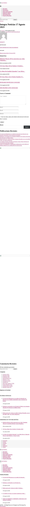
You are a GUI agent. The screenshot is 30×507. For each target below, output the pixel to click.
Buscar (1, 125)
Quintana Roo (6, 14)
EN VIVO (5, 9)
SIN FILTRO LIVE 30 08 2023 (9, 88)
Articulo (6, 374)
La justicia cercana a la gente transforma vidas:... (14, 493)
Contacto (5, 10)
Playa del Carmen (7, 11)
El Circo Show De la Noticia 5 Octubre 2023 (13, 429)
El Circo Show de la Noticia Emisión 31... (12, 77)
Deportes (6, 375)
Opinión (5, 382)
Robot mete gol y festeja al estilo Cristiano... (13, 488)
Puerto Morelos (7, 15)
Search (15, 19)
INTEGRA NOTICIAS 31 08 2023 (10, 82)
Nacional (6, 380)
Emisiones (6, 377)
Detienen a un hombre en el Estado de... (12, 482)
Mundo (6, 379)
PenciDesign (3, 506)
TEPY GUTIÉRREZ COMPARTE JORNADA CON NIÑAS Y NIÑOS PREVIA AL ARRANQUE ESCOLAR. (14, 145)
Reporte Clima (7, 13)
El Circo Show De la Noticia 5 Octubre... (11, 66)
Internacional (7, 378)
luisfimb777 (3, 30)
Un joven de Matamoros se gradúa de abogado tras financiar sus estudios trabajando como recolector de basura (14, 134)
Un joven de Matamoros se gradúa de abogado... (14, 477)
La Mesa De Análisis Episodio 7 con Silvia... (12, 71)
